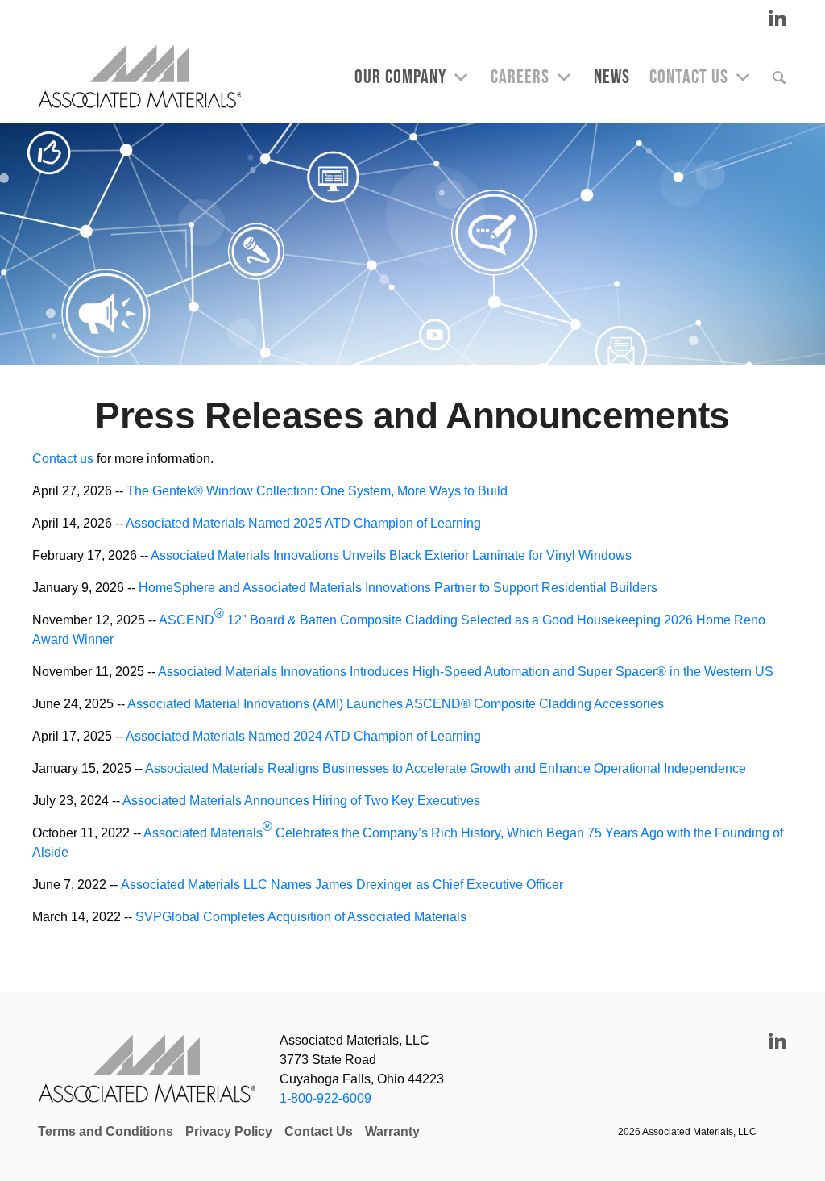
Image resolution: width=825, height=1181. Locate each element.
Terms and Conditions (105, 1131)
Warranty (392, 1131)
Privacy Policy (228, 1131)
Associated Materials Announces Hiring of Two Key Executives (301, 801)
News (612, 77)
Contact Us (688, 77)
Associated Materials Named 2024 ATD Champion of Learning (303, 736)
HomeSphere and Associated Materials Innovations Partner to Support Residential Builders (398, 588)
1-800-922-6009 (325, 1098)
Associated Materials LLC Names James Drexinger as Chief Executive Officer (342, 884)
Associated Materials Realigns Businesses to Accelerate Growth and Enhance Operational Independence (445, 768)
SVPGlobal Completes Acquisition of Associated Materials (299, 917)
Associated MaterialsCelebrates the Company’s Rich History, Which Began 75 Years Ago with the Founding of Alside (407, 839)
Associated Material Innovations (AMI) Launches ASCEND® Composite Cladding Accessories (395, 704)
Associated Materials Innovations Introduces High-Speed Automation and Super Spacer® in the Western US (465, 671)
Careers (520, 77)
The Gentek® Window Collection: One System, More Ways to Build (317, 491)
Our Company (400, 77)
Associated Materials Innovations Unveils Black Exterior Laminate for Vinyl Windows (391, 555)
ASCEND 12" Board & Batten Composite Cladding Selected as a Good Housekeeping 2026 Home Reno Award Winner (398, 626)
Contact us (62, 458)
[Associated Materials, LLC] (147, 77)
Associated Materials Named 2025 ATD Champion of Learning (303, 523)
